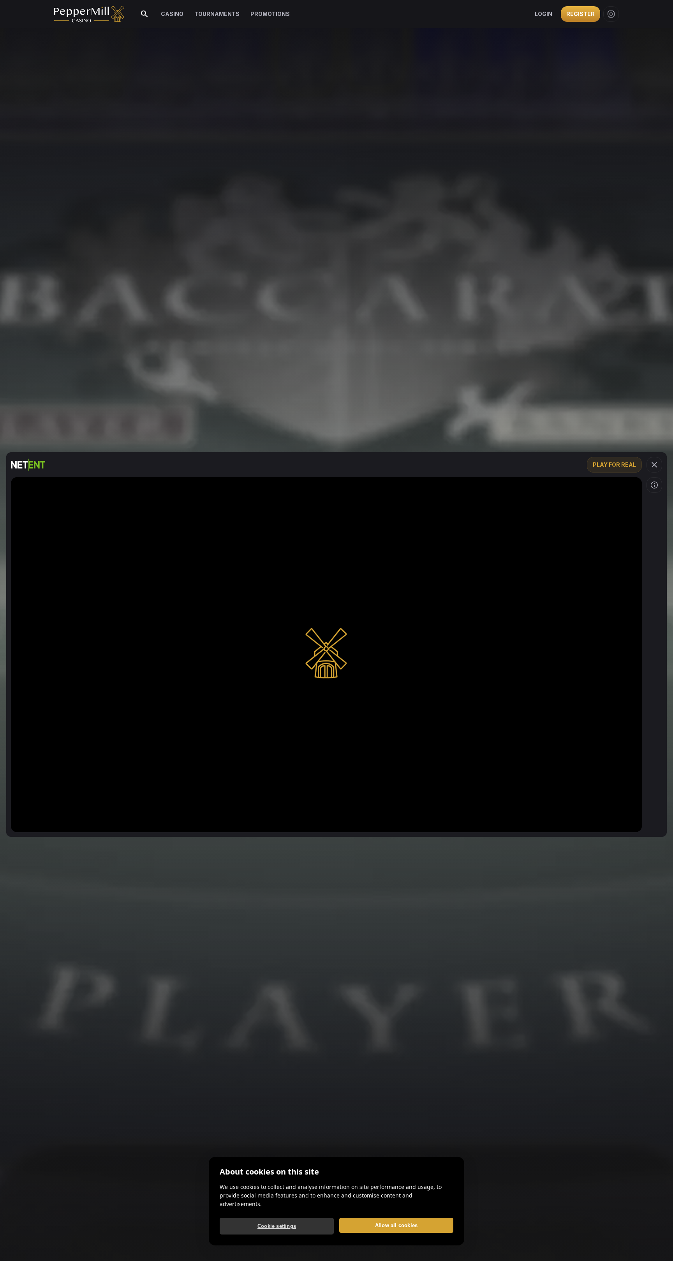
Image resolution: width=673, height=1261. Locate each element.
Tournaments (217, 14)
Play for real (614, 464)
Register (580, 14)
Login (543, 14)
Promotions (270, 14)
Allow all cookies (396, 1225)
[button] (654, 465)
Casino (172, 14)
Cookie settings (276, 1226)
